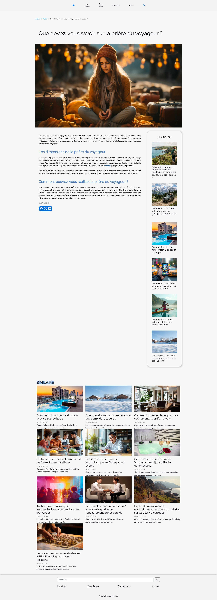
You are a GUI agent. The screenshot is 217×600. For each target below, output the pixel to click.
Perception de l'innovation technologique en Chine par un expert (104, 462)
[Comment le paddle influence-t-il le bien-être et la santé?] (164, 305)
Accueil (37, 18)
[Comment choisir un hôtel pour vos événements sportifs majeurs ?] (157, 398)
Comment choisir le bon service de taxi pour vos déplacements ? (164, 286)
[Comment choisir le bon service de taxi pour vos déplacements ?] (164, 269)
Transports (116, 5)
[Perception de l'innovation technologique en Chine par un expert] (108, 442)
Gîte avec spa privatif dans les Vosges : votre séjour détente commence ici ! (152, 462)
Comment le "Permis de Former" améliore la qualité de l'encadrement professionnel (105, 509)
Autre (131, 5)
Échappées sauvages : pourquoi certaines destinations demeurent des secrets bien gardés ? (164, 172)
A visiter (87, 5)
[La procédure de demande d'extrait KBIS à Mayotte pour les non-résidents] (60, 536)
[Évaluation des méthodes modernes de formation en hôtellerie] (60, 442)
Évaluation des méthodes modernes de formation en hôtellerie (59, 460)
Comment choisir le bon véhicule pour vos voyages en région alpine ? (164, 212)
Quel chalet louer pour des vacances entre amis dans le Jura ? (164, 358)
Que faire (101, 5)
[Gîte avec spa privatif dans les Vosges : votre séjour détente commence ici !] (157, 442)
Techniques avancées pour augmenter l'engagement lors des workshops (58, 509)
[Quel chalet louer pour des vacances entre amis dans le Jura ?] (164, 341)
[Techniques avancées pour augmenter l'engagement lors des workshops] (60, 489)
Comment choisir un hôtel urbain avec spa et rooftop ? (164, 250)
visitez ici (107, 165)
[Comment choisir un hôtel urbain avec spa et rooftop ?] (164, 233)
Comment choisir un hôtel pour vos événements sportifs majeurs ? (156, 417)
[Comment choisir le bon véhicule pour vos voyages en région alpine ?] (164, 194)
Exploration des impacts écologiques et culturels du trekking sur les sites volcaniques (157, 509)
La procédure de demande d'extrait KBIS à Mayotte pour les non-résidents (59, 556)
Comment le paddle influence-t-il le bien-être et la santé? (162, 322)
